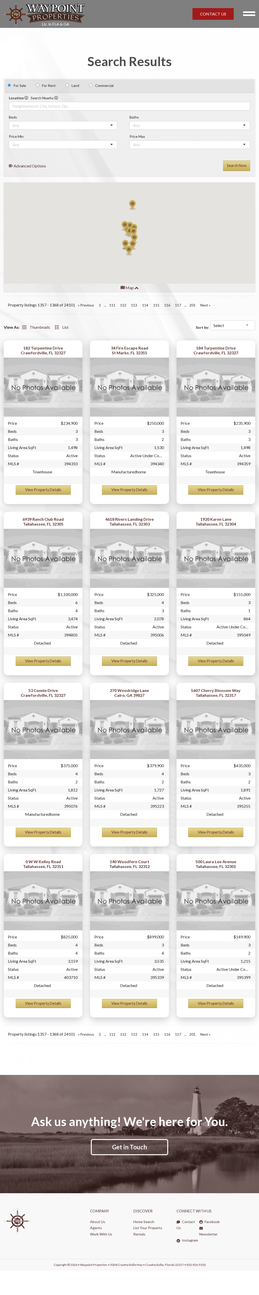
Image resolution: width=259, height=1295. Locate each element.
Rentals (139, 1234)
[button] (128, 251)
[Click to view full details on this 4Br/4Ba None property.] (43, 900)
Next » (205, 305)
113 (134, 305)
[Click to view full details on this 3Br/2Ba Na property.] (129, 387)
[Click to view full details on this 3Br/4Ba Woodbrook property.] (129, 900)
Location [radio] (17, 98)
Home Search (143, 1222)
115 (156, 305)
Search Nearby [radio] (42, 98)
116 (167, 305)
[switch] (37, 327)
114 (145, 305)
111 (112, 305)
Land (75, 85)
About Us (97, 1222)
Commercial (104, 85)
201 (192, 305)
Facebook (212, 1222)
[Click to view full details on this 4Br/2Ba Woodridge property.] (129, 729)
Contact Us (186, 1225)
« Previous (86, 305)
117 (178, 305)
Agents (96, 1228)
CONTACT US (213, 13)
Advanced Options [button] (29, 165)
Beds (13, 117)
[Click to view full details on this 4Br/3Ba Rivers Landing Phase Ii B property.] (129, 558)
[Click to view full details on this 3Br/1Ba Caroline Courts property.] (216, 558)
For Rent (49, 85)
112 (123, 305)
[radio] (9, 85)
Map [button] (130, 287)
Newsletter (208, 1234)
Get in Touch (129, 1147)
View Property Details (43, 490)
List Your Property (147, 1228)
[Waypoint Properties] (75, 14)
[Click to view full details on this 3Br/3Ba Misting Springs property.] (43, 387)
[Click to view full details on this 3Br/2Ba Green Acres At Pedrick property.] (216, 729)
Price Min (16, 136)
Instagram (189, 1240)
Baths (134, 117)
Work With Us (101, 1234)
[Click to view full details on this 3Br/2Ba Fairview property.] (216, 900)
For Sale (20, 85)
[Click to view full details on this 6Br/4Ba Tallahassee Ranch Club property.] (43, 558)
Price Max (137, 136)
